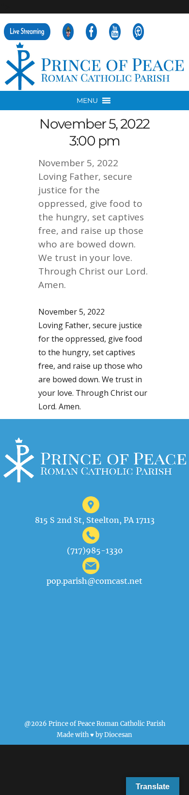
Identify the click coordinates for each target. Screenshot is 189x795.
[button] (87, 100)
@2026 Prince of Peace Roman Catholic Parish (94, 723)
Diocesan (118, 734)
